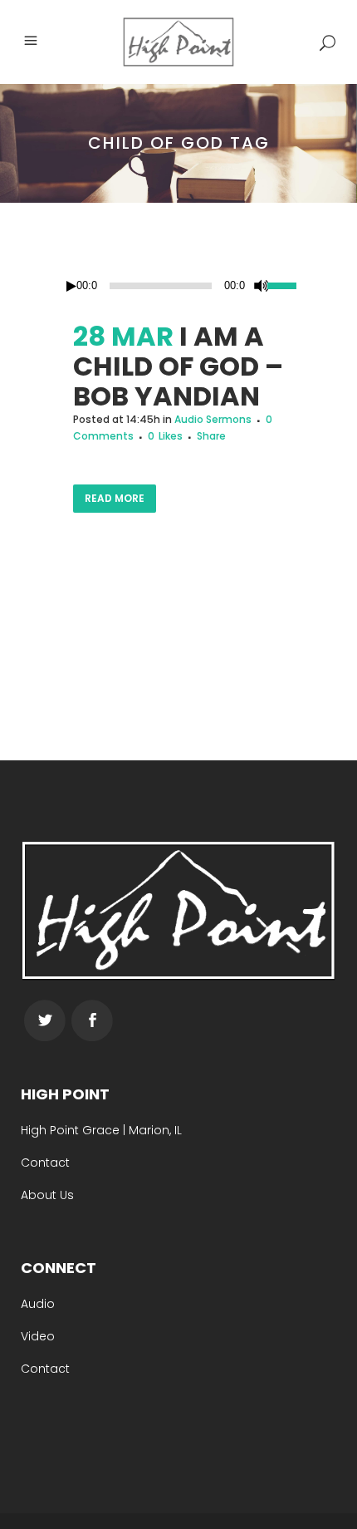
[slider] (285, 284)
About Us (47, 1195)
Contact (45, 1162)
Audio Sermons (213, 419)
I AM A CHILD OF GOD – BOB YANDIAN (178, 366)
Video (38, 1336)
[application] (178, 285)
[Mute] (261, 286)
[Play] (71, 286)
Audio (38, 1303)
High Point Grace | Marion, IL (101, 1130)
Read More (114, 498)
